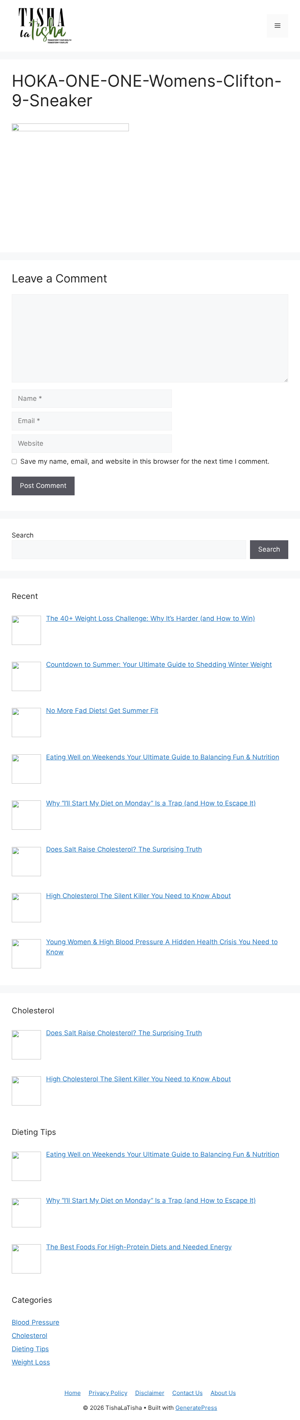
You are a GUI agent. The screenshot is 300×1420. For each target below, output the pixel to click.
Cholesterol (29, 1336)
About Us (223, 1393)
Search (23, 535)
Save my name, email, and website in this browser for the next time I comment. (145, 461)
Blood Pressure (35, 1322)
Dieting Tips (30, 1349)
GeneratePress (196, 1407)
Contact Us (187, 1393)
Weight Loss (31, 1362)
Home (72, 1393)
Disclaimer (149, 1393)
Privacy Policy (108, 1393)
